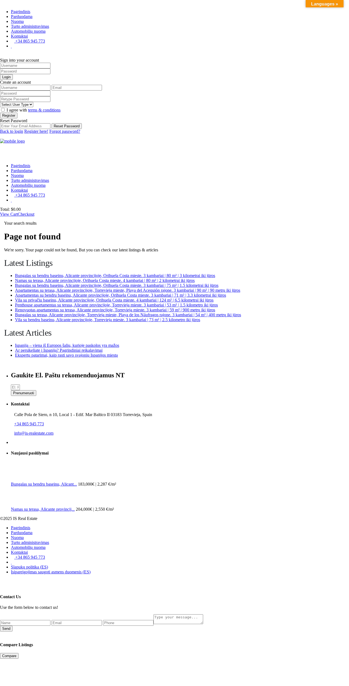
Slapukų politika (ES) (29, 567)
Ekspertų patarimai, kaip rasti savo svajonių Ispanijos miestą (66, 355)
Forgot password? (64, 131)
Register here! (36, 131)
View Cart (9, 214)
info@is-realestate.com (33, 433)
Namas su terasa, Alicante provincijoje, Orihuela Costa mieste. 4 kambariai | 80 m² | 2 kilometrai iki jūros (105, 280)
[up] (1, 581)
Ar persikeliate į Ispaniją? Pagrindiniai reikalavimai (59, 350)
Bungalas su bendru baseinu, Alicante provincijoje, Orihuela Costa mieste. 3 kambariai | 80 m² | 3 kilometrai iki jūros (115, 275)
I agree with (34, 110)
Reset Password (67, 126)
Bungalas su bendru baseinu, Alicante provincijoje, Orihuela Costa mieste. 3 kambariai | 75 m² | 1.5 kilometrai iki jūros (116, 285)
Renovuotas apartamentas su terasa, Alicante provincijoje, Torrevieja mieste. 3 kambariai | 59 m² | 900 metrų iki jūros (115, 310)
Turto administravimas (30, 26)
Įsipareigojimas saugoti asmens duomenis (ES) (51, 572)
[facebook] (12, 442)
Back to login (11, 131)
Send (6, 629)
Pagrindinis (20, 11)
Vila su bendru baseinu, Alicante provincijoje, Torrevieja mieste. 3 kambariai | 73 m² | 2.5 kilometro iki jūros (107, 319)
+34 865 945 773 (29, 41)
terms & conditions (44, 110)
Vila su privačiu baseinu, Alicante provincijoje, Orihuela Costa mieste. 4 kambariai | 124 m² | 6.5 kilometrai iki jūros (114, 300)
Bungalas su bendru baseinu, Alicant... (44, 484)
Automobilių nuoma (28, 31)
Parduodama (21, 16)
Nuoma (17, 21)
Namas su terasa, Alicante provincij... (43, 509)
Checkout (26, 214)
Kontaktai (19, 36)
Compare (9, 656)
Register (8, 115)
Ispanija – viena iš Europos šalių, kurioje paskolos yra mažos (67, 345)
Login (6, 77)
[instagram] (17, 442)
